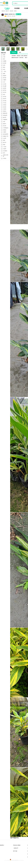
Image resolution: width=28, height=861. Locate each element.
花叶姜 (15, 10)
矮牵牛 (4, 123)
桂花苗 (4, 107)
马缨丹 (4, 132)
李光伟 (6, 14)
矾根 (4, 144)
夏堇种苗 (5, 113)
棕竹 (4, 153)
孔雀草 (4, 148)
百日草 (4, 125)
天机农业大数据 (16, 845)
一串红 (4, 71)
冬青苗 (4, 105)
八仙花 (4, 146)
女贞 (4, 82)
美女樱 (4, 86)
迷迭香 (4, 88)
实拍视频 (17, 8)
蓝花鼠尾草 (5, 134)
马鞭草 (4, 79)
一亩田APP (15, 848)
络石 (4, 94)
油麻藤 (4, 61)
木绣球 (4, 109)
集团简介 (2, 845)
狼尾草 (4, 75)
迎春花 (4, 111)
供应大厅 (7, 10)
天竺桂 (4, 102)
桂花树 (4, 63)
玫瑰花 (4, 130)
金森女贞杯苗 (5, 155)
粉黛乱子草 (5, 136)
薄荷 (4, 140)
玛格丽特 (5, 119)
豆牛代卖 (15, 851)
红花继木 (5, 150)
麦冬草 (4, 98)
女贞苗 (4, 84)
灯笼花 (4, 158)
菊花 (4, 67)
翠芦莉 (4, 90)
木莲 (4, 56)
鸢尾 (4, 73)
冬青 (4, 121)
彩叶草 (4, 142)
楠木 (4, 59)
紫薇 (4, 54)
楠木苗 (4, 117)
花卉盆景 (11, 10)
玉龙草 (4, 138)
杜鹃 (4, 65)
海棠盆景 (5, 115)
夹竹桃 (4, 100)
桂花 (4, 69)
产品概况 (7, 8)
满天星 (4, 77)
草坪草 (4, 92)
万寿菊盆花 (5, 127)
